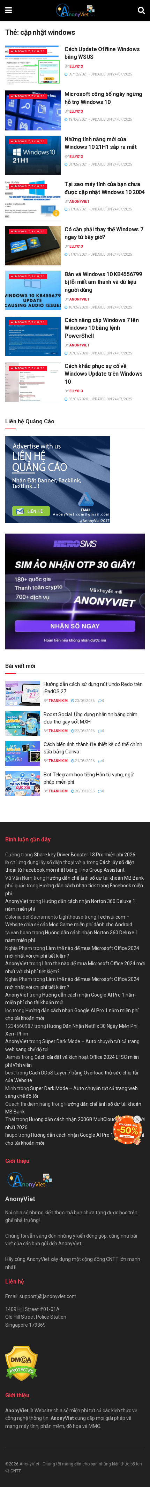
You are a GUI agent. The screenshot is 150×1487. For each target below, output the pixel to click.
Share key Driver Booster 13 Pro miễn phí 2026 (84, 854)
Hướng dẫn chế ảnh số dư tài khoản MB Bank (95, 878)
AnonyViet (79, 201)
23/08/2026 (84, 701)
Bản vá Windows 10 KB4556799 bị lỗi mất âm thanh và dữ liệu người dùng (103, 282)
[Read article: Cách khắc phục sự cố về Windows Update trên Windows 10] (33, 382)
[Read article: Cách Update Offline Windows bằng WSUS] (33, 65)
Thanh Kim (58, 701)
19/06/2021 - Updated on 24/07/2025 (100, 119)
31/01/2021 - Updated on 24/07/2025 (100, 254)
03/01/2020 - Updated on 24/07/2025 (100, 399)
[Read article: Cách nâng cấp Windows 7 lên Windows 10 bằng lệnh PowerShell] (33, 336)
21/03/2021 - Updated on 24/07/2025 (100, 209)
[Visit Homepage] (75, 10)
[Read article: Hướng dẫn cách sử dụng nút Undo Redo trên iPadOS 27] (22, 693)
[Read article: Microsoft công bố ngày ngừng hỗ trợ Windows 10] (33, 110)
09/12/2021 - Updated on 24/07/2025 (100, 74)
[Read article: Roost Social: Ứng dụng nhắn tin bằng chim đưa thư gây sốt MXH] (22, 723)
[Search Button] (141, 10)
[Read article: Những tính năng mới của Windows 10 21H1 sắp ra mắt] (33, 155)
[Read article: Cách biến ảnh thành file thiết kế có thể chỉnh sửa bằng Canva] (22, 753)
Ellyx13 (76, 67)
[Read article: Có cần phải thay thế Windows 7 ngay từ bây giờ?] (33, 245)
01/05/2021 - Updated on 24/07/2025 (100, 164)
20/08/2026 (84, 791)
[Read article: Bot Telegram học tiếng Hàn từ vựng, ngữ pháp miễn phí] (22, 783)
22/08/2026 (84, 731)
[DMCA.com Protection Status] (21, 1363)
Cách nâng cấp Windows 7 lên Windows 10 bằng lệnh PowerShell (101, 328)
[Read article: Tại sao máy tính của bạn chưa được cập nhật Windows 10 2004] (33, 200)
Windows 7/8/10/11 (28, 51)
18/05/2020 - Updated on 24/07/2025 (100, 307)
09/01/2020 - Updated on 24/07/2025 (100, 353)
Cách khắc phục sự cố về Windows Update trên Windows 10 (103, 374)
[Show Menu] (8, 10)
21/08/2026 (84, 761)
